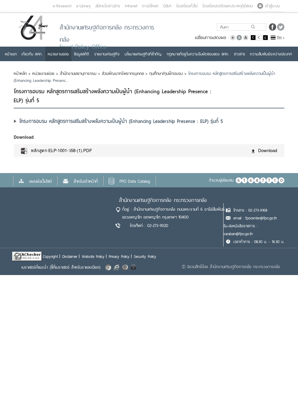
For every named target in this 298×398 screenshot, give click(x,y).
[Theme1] (254, 37)
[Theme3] (265, 37)
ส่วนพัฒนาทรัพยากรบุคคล (123, 73)
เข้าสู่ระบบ (272, 5)
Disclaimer (69, 256)
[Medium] (239, 37)
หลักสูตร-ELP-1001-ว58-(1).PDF (61, 150)
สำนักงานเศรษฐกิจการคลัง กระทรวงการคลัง (163, 200)
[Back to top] (281, 381)
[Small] (233, 37)
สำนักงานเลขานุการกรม (78, 73)
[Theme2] (260, 37)
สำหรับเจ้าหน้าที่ (86, 181)
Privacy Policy (119, 256)
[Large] (245, 37)
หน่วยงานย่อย (43, 73)
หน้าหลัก (20, 73)
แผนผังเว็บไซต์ (40, 181)
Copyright (50, 256)
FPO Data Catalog (135, 181)
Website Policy (93, 256)
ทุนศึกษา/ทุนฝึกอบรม (166, 73)
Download (267, 150)
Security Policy (145, 256)
